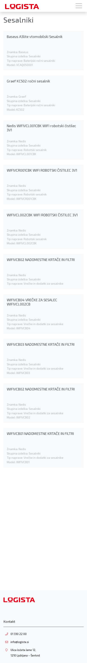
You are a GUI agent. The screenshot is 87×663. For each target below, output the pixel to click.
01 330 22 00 (19, 634)
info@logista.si (20, 642)
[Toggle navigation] (79, 6)
